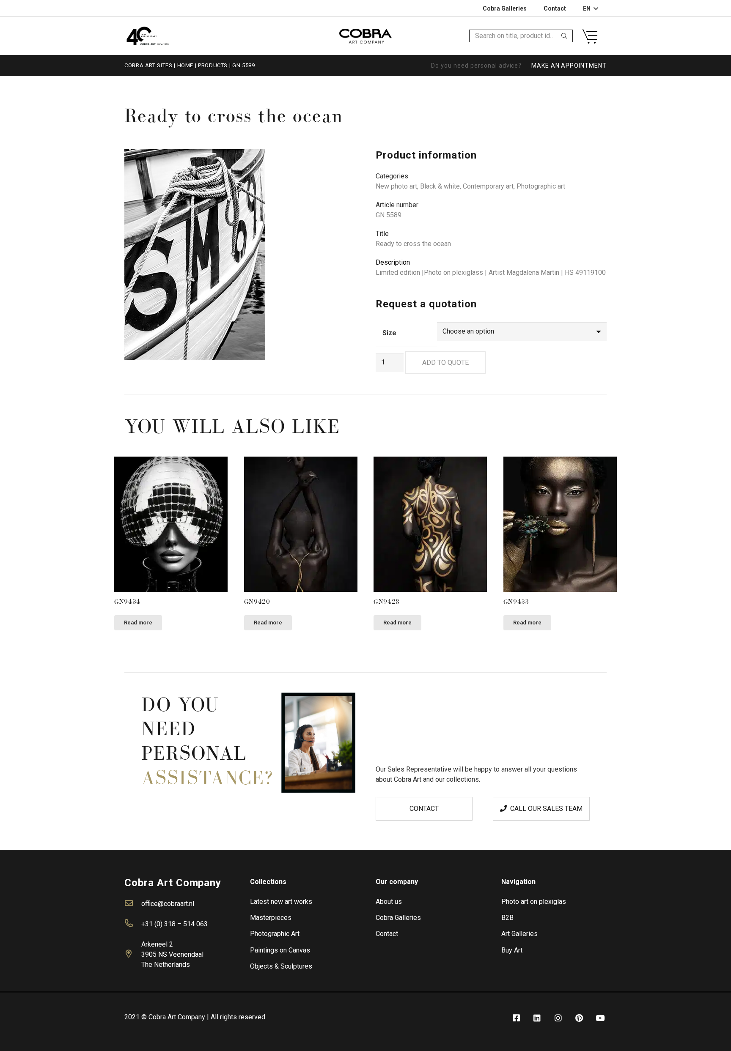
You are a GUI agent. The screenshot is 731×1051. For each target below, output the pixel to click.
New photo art (396, 186)
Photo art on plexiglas (533, 902)
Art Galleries (519, 934)
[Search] (564, 36)
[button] (341, 162)
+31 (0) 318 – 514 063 (174, 924)
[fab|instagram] (558, 1018)
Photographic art (541, 186)
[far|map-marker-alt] (132, 955)
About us (389, 902)
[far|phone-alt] (132, 924)
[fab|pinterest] (579, 1018)
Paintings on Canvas (280, 950)
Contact (387, 934)
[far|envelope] (132, 904)
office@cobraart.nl (167, 904)
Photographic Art (275, 934)
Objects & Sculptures (281, 966)
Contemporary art (488, 186)
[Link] (147, 35)
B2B (507, 918)
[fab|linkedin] (537, 1018)
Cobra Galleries (398, 918)
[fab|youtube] (600, 1018)
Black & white (440, 186)
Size (389, 333)
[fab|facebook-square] (516, 1018)
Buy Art (511, 950)
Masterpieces (270, 918)
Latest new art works (281, 902)
